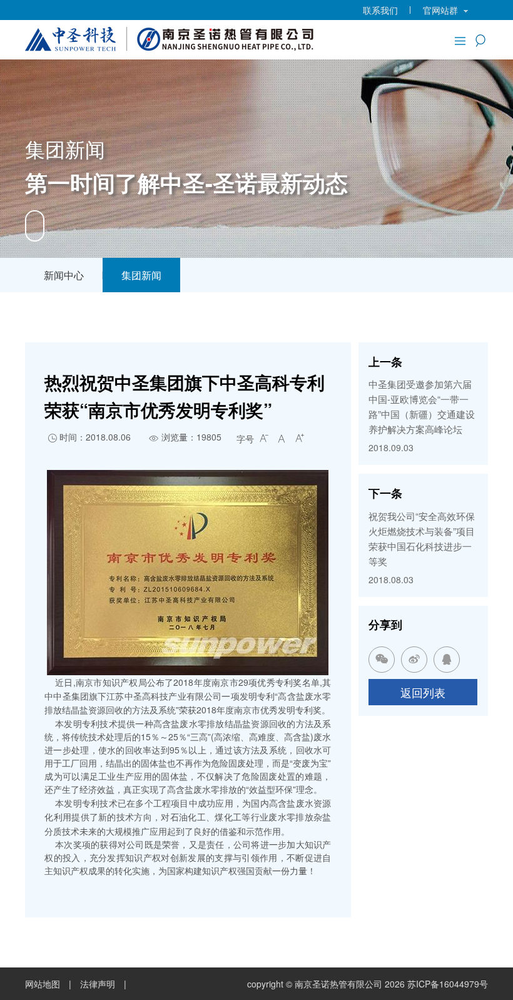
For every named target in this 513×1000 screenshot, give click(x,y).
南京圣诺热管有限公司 (338, 983)
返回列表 (422, 692)
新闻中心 (64, 275)
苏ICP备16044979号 (447, 983)
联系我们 (380, 10)
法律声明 (97, 983)
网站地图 (42, 983)
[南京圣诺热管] (171, 37)
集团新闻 (141, 275)
